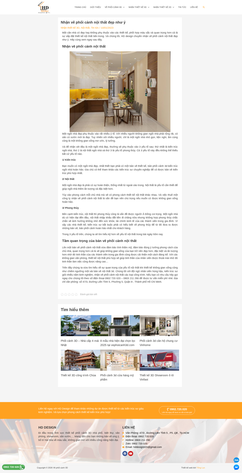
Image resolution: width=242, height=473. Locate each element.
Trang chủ (80, 7)
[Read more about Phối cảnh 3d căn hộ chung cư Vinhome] (159, 325)
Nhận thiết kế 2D (162, 7)
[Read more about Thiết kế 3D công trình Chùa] (80, 359)
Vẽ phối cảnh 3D (113, 7)
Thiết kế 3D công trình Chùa (78, 375)
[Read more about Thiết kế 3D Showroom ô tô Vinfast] (159, 359)
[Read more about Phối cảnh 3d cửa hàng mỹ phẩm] (120, 359)
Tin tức (182, 7)
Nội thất (85, 27)
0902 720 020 (12, 467)
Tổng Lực (200, 468)
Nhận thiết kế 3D (137, 7)
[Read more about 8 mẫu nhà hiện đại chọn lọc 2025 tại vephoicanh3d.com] (120, 325)
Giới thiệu (95, 7)
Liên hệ (194, 7)
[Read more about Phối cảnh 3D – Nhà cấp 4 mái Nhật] (80, 325)
